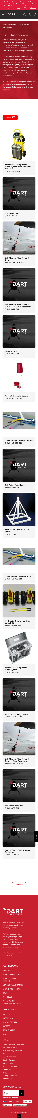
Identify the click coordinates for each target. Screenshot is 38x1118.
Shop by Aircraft (23, 25)
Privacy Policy (27, 1101)
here (18, 8)
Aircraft (7, 970)
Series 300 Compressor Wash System (16, 668)
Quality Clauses (9, 1060)
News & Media (9, 1030)
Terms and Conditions (20, 1105)
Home (5, 25)
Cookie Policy (7, 1105)
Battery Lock (11, 351)
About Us (7, 1014)
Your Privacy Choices (13, 1101)
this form (33, 8)
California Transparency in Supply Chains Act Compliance (13, 1075)
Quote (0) (36, 836)
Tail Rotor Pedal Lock (15, 485)
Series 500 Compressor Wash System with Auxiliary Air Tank (18, 166)
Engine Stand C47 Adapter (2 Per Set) (17, 851)
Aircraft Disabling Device (16, 396)
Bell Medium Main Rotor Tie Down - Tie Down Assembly (18, 305)
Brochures (8, 1018)
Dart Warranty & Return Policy (12, 1052)
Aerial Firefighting (11, 974)
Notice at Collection (10, 1097)
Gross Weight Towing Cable (18, 576)
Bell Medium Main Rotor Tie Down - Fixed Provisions (18, 760)
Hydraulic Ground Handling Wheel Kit (17, 622)
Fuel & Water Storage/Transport (12, 1002)
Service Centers (10, 1022)
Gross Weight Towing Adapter (19, 440)
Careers (6, 1026)
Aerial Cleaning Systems (10, 979)
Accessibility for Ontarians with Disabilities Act (13, 1046)
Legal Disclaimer (9, 1057)
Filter (8, 117)
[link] (29, 14)
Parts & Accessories (12, 989)
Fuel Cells (7, 997)
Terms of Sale (8, 1063)
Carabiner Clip (12, 213)
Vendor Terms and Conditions (10, 1068)
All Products (12, 25)
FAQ (4, 1034)
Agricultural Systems (13, 985)
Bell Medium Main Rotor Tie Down (18, 259)
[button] (3, 14)
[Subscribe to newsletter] (21, 1093)
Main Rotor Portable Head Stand (17, 530)
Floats (6, 993)
